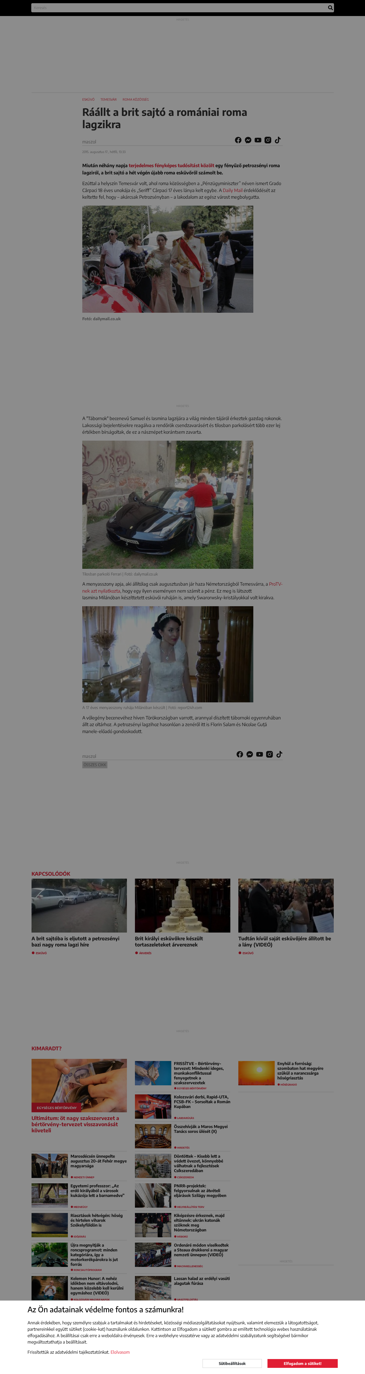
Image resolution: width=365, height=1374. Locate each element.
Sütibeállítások (232, 1363)
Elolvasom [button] (120, 1352)
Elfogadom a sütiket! (302, 1363)
